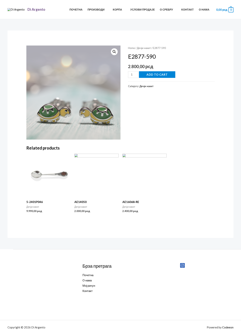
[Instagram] (182, 265)
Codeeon (227, 327)
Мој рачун (88, 285)
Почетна (75, 9)
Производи (96, 9)
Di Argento (36, 9)
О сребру (166, 9)
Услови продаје (142, 9)
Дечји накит (144, 47)
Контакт (187, 9)
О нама (204, 9)
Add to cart (157, 74)
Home (131, 47)
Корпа (117, 9)
